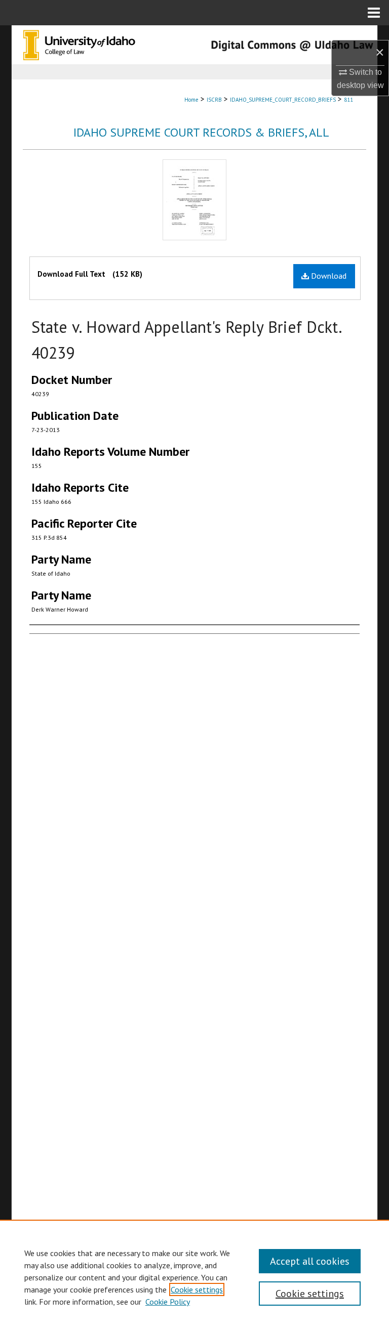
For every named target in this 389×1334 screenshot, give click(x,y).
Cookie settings (197, 1289)
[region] (194, 1277)
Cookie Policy (167, 1302)
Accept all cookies (309, 1261)
